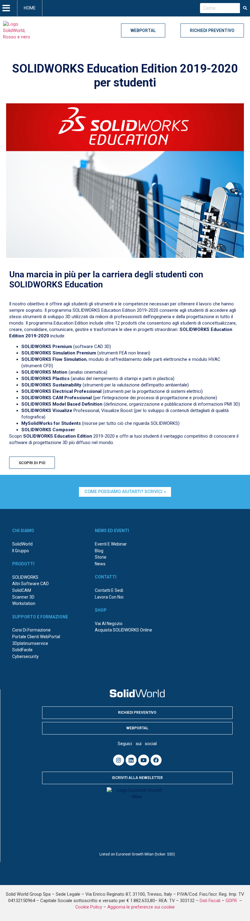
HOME (30, 7)
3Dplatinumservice (30, 643)
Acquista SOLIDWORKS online (123, 630)
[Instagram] (118, 760)
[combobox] (220, 8)
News (100, 563)
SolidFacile (22, 649)
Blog (99, 550)
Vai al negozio (109, 623)
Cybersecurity (25, 656)
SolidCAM (21, 590)
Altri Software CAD (30, 583)
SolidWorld (22, 544)
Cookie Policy (88, 907)
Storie (100, 557)
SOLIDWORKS (25, 577)
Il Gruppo (20, 550)
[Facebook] (156, 760)
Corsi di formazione (31, 630)
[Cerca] (245, 8)
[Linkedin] (131, 760)
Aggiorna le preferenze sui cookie (141, 907)
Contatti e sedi (109, 590)
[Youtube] (143, 760)
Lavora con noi (109, 597)
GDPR (232, 900)
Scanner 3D (23, 597)
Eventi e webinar (111, 544)
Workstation (23, 603)
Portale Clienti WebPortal (36, 636)
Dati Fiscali (210, 900)
